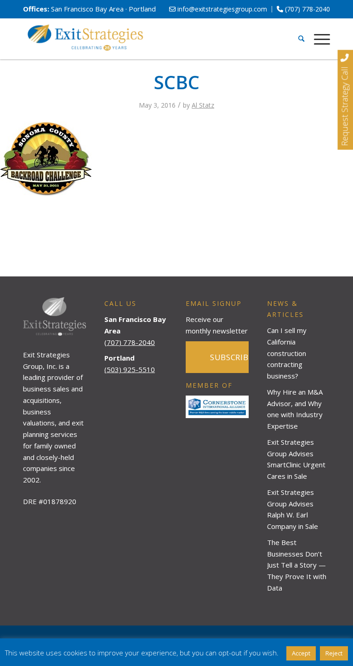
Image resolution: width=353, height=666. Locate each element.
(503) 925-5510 (129, 369)
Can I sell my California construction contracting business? (287, 353)
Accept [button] (301, 653)
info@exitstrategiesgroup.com (221, 9)
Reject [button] (333, 653)
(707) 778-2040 (306, 9)
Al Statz (203, 105)
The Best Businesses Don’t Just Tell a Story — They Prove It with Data (296, 565)
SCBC (176, 82)
